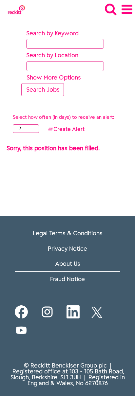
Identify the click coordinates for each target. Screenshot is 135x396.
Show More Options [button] (54, 77)
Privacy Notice (67, 248)
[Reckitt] (14, 9)
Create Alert (68, 129)
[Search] (110, 9)
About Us (67, 263)
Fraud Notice (67, 279)
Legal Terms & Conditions (68, 233)
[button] (127, 9)
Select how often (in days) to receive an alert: (63, 117)
